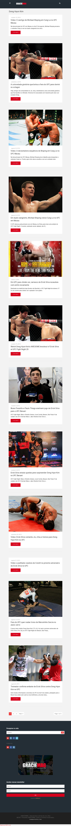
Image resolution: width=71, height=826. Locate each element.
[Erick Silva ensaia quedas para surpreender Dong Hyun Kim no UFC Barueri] (35, 449)
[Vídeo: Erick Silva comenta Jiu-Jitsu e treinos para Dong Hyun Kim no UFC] (35, 514)
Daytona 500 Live (5, 825)
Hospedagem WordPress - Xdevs (35, 819)
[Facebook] (14, 738)
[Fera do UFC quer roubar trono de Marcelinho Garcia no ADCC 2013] (35, 599)
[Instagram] (11, 738)
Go (62, 732)
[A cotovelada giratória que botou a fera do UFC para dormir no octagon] (35, 61)
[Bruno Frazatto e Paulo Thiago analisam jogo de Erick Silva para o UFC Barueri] (35, 385)
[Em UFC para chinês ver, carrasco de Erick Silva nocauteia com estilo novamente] (35, 259)
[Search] (59, 3)
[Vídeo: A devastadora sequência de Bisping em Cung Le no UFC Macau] (35, 127)
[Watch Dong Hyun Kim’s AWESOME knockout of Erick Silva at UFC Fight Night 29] (35, 323)
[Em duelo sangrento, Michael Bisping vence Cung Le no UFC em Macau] (35, 194)
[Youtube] (7, 738)
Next (20, 714)
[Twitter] (17, 738)
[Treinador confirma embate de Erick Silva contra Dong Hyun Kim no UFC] (35, 663)
